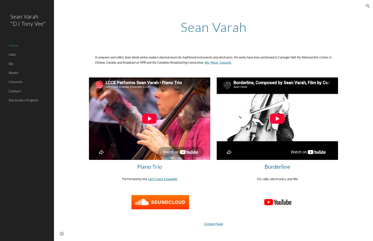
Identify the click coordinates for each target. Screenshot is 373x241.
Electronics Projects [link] (23, 100)
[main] (213, 27)
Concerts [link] (15, 82)
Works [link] (14, 73)
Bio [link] (11, 63)
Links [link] (12, 54)
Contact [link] (15, 91)
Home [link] (13, 45)
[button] (368, 6)
